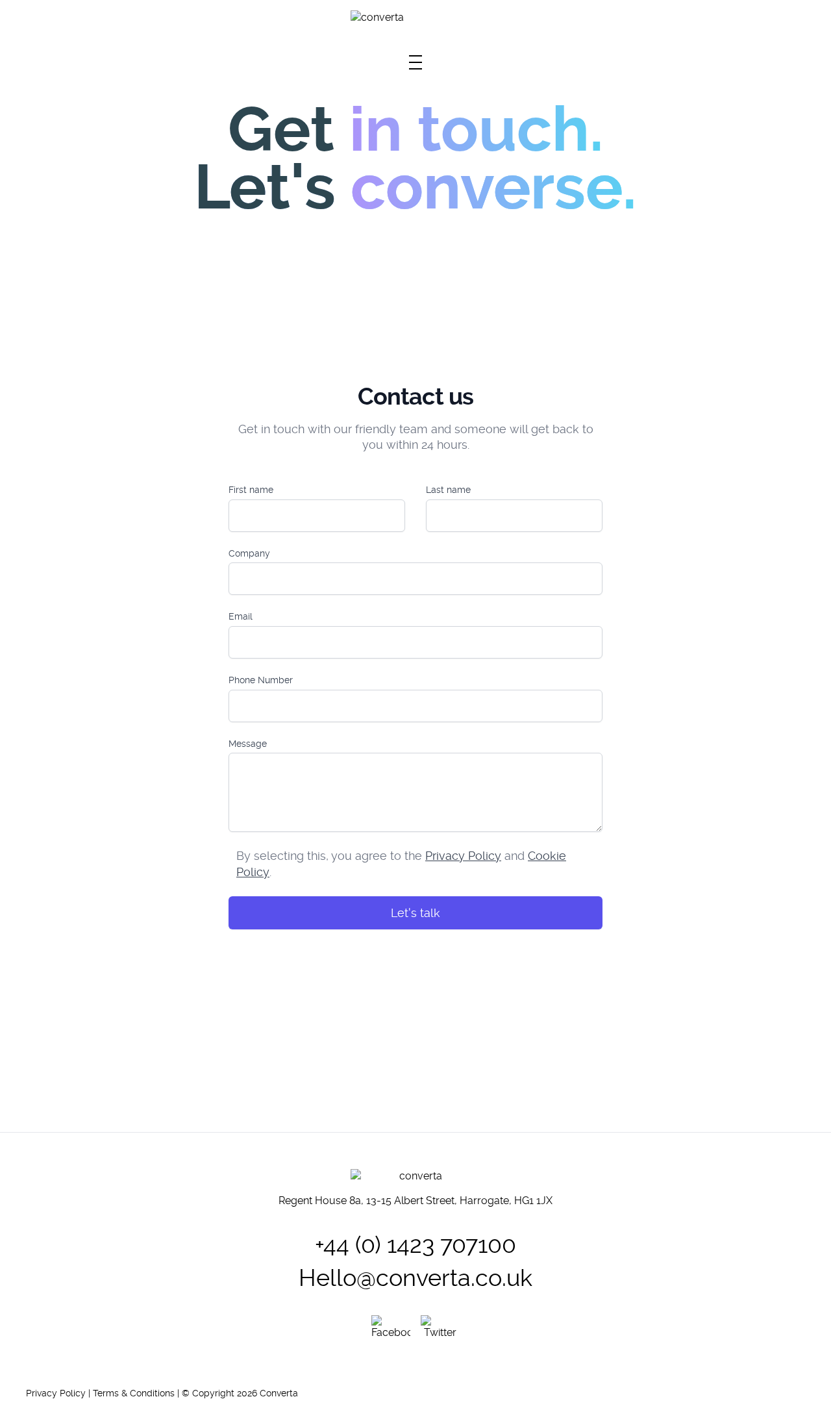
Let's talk (415, 913)
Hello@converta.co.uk (415, 1278)
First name (251, 490)
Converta (279, 1393)
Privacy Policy (463, 855)
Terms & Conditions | (137, 1393)
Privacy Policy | (59, 1393)
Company (249, 553)
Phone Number (261, 680)
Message (248, 743)
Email (241, 616)
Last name (448, 490)
